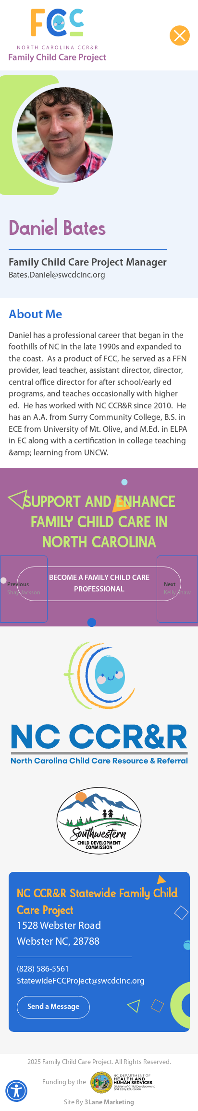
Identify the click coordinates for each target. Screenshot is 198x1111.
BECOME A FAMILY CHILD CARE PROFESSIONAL (99, 584)
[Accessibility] (16, 1091)
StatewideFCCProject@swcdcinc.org (81, 981)
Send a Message (53, 1007)
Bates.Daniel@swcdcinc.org (57, 275)
